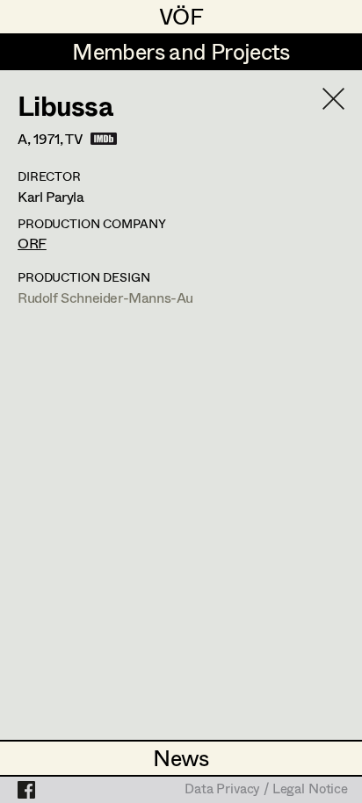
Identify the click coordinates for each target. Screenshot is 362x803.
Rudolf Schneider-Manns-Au (105, 297)
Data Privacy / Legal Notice (266, 790)
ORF (32, 243)
